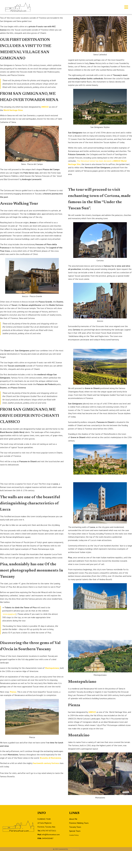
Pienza (13, 692)
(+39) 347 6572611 (48, 830)
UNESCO (45, 106)
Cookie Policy (74, 835)
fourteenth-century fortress (46, 763)
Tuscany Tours (75, 827)
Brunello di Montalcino (50, 758)
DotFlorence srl (73, 849)
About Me (73, 819)
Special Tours (74, 831)
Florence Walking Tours (79, 823)
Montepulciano (52, 668)
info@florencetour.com (51, 834)
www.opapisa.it (9, 614)
